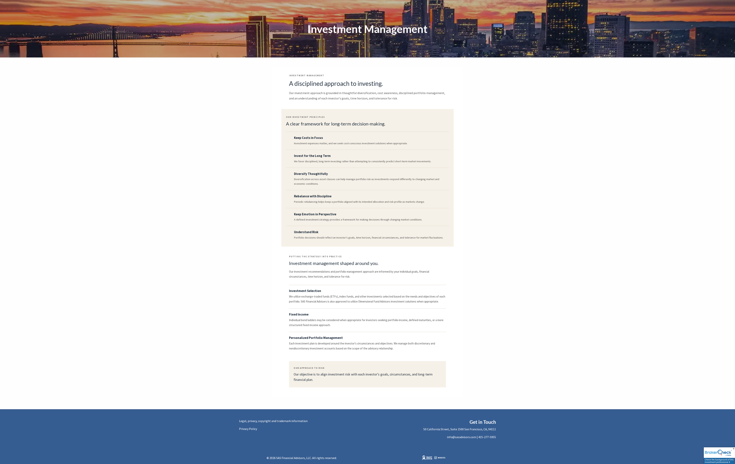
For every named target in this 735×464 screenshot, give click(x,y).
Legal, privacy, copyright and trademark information (273, 421)
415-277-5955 (487, 437)
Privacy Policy (248, 429)
